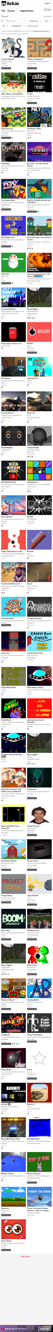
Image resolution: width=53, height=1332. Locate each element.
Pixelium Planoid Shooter (11, 754)
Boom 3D (31, 413)
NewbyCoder (5, 346)
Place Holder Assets (33, 281)
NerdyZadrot (5, 450)
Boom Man (5, 930)
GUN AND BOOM (8, 687)
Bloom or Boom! (8, 1000)
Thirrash (4, 1143)
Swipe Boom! (32, 482)
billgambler (31, 830)
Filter (49, 10)
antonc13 (30, 556)
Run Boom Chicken (9, 861)
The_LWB (4, 133)
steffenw (4, 623)
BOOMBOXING (33, 1139)
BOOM (30, 343)
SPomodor (30, 452)
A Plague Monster (34, 618)
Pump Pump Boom (34, 1035)
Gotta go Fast (32, 378)
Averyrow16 (31, 900)
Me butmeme (31, 970)
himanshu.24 (31, 1074)
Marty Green (31, 487)
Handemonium (33, 930)
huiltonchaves (6, 724)
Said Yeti (30, 244)
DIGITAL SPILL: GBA (8, 98)
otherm (3, 690)
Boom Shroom (7, 128)
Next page (25, 1256)
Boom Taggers (32, 309)
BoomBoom (6, 378)
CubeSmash (32, 789)
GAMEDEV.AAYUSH (34, 133)
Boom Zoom (32, 965)
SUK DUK (5, 274)
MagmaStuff (5, 588)
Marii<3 (4, 865)
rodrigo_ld (30, 623)
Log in (47, 3)
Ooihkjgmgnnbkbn (33, 759)
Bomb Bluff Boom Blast (10, 1139)
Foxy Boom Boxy (8, 200)
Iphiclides (4, 1039)
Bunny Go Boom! (34, 1173)
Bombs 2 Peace (7, 1173)
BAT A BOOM (6, 517)
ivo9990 (30, 727)
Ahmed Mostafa (6, 1074)
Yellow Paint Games (7, 796)
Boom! (30, 584)
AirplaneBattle (33, 1000)
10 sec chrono (32, 861)
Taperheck (4, 168)
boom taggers (32, 754)
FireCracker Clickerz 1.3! (11, 343)
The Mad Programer (34, 1143)
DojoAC (4, 1004)
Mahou (29, 381)
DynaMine (5, 163)
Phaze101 (4, 833)
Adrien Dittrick (32, 64)
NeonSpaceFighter (33, 1213)
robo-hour (5, 653)
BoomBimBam (7, 447)
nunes (3, 935)
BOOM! (30, 517)
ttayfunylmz (31, 521)
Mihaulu (30, 794)
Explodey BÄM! (7, 618)
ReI (2, 279)
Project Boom (6, 895)
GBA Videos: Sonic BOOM (11, 94)
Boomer (30, 551)
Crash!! (30, 94)
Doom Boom (6, 1069)
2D (46, 21)
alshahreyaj (31, 588)
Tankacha (5, 1208)
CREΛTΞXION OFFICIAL (9, 313)
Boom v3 (30, 1104)
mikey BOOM (32, 895)
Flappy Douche (33, 826)
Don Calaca (31, 1039)
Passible (4, 64)
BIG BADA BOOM (8, 482)
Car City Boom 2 (7, 413)
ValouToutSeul (32, 865)
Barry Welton (5, 487)
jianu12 (29, 1004)
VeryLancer (5, 1211)
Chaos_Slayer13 (6, 900)
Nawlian (4, 521)
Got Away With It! (8, 309)
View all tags (33, 26)
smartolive (4, 1109)
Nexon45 (30, 207)
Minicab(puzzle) (7, 237)
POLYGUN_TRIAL (34, 128)
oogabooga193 (32, 313)
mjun (3, 1178)
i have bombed (33, 447)
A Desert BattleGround (10, 584)
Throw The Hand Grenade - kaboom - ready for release (38, 1209)
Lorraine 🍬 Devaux (34, 98)
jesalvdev (4, 242)
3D (3, 26)
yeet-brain (30, 348)
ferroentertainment (7, 556)
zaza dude (4, 657)
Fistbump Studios (33, 935)
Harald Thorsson (7, 417)
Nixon (3, 383)
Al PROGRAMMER (33, 1178)
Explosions (33, 21)
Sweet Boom (6, 720)
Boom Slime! (6, 1241)
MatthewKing (5, 205)
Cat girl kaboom (7, 59)
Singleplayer (16, 26)
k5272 (29, 692)
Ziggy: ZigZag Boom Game (11, 551)
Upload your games (40, 31)
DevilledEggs (31, 657)
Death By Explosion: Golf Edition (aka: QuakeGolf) (11, 790)
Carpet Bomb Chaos (35, 653)
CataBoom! (5, 1035)
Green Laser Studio (33, 417)
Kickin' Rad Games (33, 170)
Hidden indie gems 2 (35, 59)
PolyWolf (4, 1245)
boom (29, 1069)
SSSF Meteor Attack (35, 687)
